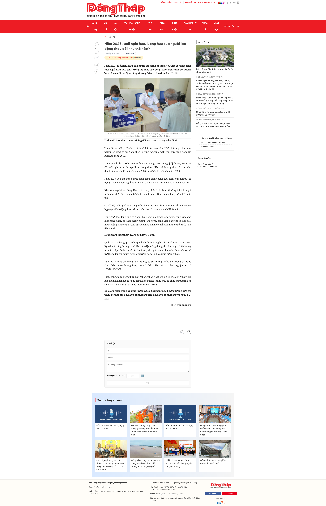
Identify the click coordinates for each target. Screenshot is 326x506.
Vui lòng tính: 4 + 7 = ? (116, 376)
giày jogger (212, 142)
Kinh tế (106, 26)
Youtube (229, 493)
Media (227, 26)
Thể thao (150, 26)
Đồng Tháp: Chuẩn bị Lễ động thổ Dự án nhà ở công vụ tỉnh (214, 70)
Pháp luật (174, 26)
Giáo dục (162, 26)
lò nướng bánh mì (207, 146)
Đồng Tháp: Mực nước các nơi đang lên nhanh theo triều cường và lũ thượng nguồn (145, 463)
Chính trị (95, 26)
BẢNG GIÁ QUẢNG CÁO (171, 2)
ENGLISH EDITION (206, 2)
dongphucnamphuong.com (208, 166)
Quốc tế (205, 26)
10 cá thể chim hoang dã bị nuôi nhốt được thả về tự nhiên (213, 113)
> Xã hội (111, 37)
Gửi (147, 383)
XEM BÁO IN (190, 2)
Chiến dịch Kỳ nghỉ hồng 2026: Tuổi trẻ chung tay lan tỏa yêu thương (179, 463)
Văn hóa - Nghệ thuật (132, 26)
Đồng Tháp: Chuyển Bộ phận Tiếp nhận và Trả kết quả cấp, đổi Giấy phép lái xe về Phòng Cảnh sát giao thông (214, 101)
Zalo (238, 2)
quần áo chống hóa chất (214, 138)
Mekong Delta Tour (205, 158)
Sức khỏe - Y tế (190, 26)
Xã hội (115, 26)
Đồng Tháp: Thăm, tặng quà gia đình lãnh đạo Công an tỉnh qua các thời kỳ (214, 125)
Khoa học (216, 26)
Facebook (213, 493)
